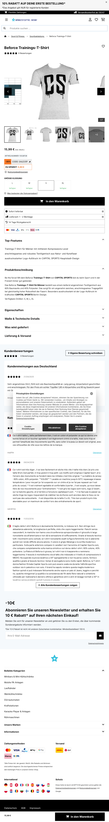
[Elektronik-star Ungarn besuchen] (48, 785)
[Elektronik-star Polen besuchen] (5, 791)
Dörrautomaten (12, 699)
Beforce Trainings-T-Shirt (60, 36)
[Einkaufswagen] (103, 19)
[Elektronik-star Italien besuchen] (27, 785)
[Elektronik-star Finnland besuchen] (27, 791)
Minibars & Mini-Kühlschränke (19, 676)
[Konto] (90, 19)
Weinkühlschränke (13, 694)
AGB (23, 808)
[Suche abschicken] (4, 28)
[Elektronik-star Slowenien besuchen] (48, 791)
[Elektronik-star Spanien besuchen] (32, 785)
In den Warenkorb (57, 201)
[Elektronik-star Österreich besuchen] (11, 785)
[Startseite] (7, 36)
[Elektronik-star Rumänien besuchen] (16, 791)
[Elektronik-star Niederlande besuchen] (37, 791)
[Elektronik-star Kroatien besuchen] (11, 791)
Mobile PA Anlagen (13, 682)
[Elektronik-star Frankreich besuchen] (21, 785)
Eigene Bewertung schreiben (86, 353)
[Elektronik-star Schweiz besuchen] (16, 785)
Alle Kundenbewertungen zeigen (58, 585)
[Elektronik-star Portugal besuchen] (43, 791)
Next (101, 91)
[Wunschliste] (96, 19)
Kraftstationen (11, 705)
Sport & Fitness (18, 36)
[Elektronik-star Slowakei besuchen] (37, 785)
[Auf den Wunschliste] (103, 46)
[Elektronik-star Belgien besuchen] (32, 791)
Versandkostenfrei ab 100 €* (91, 12)
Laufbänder (10, 688)
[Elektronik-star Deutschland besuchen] (5, 785)
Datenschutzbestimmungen (66, 788)
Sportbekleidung (37, 36)
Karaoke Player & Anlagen (17, 711)
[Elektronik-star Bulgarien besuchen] (21, 791)
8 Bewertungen (25, 53)
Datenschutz (10, 808)
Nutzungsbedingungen (88, 788)
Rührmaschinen (11, 717)
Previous (8, 91)
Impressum (35, 808)
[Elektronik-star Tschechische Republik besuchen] (43, 785)
